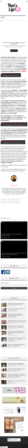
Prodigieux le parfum (6, 202)
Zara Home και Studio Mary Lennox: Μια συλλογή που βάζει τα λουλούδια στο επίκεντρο (16, 332)
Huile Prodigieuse (22, 71)
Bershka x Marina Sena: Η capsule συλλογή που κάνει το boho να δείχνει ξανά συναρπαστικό (17, 339)
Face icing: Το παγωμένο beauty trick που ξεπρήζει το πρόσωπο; (16, 309)
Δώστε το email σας (5, 283)
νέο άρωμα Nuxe (16, 202)
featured (3, 199)
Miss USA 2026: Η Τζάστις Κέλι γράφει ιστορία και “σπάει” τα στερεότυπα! (15, 326)
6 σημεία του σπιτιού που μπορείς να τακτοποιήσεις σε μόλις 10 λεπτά (16, 304)
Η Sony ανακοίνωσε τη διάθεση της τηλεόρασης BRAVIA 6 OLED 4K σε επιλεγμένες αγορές (15, 315)
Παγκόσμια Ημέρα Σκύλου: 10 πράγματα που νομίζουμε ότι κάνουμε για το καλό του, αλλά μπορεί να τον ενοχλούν (17, 375)
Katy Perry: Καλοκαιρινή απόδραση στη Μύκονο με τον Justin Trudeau (16, 345)
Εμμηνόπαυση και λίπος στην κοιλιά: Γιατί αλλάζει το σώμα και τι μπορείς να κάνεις (17, 321)
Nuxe (18, 199)
